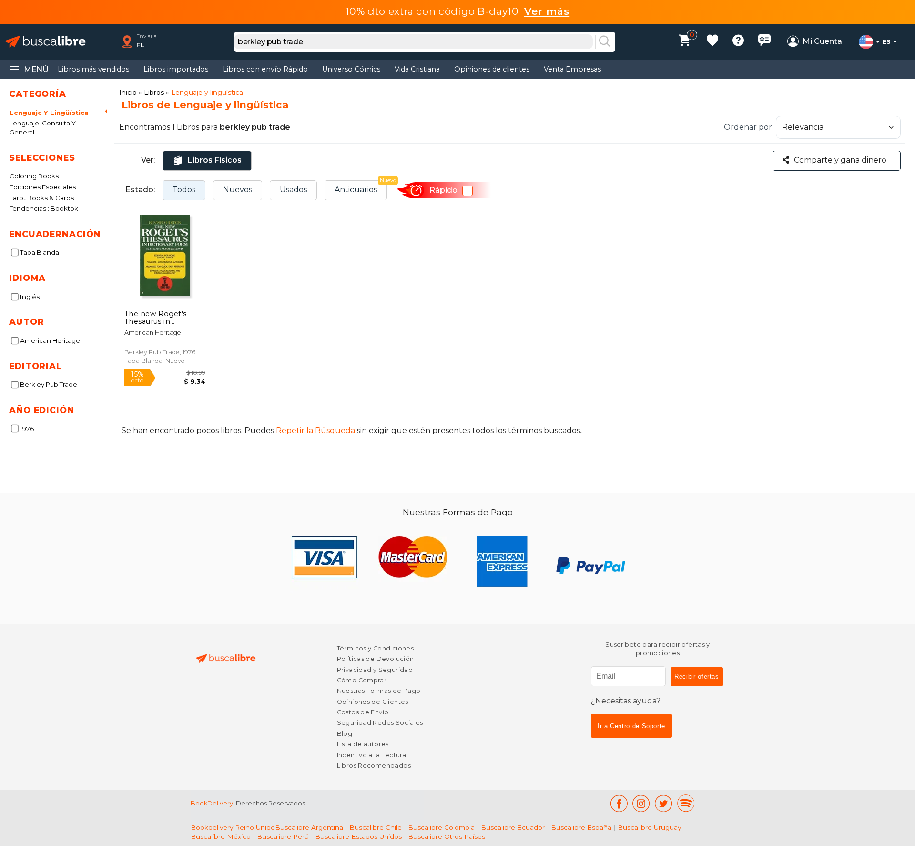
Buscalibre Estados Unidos (358, 836)
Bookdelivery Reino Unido (233, 827)
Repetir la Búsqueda (315, 430)
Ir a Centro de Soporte (631, 726)
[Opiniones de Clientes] (764, 41)
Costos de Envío (363, 712)
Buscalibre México (221, 836)
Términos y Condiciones (375, 648)
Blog (345, 733)
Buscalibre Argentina (309, 827)
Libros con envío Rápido (265, 69)
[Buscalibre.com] (45, 41)
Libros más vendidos (93, 69)
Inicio (128, 92)
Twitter (663, 803)
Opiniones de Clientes (372, 701)
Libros (154, 92)
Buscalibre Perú (283, 836)
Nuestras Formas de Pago (379, 690)
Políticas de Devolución (375, 658)
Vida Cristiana (417, 69)
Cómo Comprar (362, 680)
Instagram (641, 803)
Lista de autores (363, 744)
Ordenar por (748, 127)
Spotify (685, 803)
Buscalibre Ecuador (513, 827)
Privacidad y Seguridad (375, 669)
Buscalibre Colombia (441, 827)
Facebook (619, 803)
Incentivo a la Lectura (371, 755)
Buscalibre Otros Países (446, 836)
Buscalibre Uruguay (649, 827)
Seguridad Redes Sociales (380, 722)
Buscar (604, 42)
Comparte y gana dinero (840, 160)
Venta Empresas (572, 69)
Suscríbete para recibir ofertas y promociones (657, 649)
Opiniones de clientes (491, 69)
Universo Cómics (351, 69)
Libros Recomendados (374, 765)
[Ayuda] (738, 41)
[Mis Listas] (712, 41)
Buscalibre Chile (375, 827)
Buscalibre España (581, 827)
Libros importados (175, 69)
